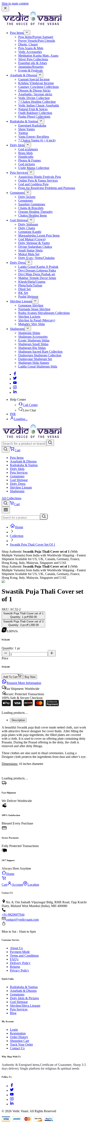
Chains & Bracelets (30, 208)
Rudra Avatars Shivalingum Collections (44, 313)
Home (19, 527)
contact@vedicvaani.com (22, 919)
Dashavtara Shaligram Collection (39, 355)
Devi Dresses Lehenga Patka (37, 270)
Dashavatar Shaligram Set (35, 359)
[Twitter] (15, 379)
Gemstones (17, 192)
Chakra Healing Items (32, 215)
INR (13, 414)
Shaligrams (17, 329)
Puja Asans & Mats (30, 48)
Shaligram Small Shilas (33, 344)
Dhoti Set (24, 289)
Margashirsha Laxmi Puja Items (39, 235)
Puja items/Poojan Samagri (35, 37)
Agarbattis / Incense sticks (35, 94)
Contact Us (17, 1048)
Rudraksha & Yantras (24, 121)
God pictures (26, 164)
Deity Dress (17, 262)
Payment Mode (20, 952)
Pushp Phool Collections (34, 116)
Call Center (30, 405)
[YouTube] (12, 1095)
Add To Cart (10, 676)
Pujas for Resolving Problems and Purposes (46, 188)
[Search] (50, 443)
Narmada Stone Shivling (34, 309)
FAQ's (14, 959)
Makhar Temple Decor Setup (37, 278)
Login (14, 1029)
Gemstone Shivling (30, 305)
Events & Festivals (30, 70)
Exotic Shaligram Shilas (33, 340)
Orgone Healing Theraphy (35, 211)
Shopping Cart (19, 1041)
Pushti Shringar (28, 296)
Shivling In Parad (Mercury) (36, 320)
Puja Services (19, 172)
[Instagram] (15, 388)
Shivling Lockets (29, 316)
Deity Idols (17, 145)
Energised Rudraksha (32, 125)
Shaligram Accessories (33, 336)
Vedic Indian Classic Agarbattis (38, 105)
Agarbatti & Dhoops (23, 75)
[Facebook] (15, 374)
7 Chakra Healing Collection (37, 101)
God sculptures (28, 149)
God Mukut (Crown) (32, 239)
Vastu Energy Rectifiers (33, 136)
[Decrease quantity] (6, 653)
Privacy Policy (19, 970)
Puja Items (17, 33)
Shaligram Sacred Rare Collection (40, 351)
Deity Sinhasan (28, 224)
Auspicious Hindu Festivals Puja (39, 177)
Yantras (23, 133)
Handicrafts (25, 156)
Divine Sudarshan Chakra (35, 246)
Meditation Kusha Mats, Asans (38, 55)
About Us (16, 948)
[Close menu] (5, 8)
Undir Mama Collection (33, 168)
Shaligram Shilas (29, 333)
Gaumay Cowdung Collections (38, 87)
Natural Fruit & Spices (33, 109)
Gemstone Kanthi (29, 232)
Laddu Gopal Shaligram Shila (37, 366)
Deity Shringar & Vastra (34, 243)
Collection (16, 536)
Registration (18, 1033)
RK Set (23, 293)
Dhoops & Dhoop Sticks (34, 90)
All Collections (11, 498)
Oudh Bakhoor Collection (35, 113)
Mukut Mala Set (28, 254)
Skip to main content (15, 3)
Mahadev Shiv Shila (31, 324)
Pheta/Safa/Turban (30, 285)
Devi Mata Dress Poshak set (36, 274)
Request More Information (24, 683)
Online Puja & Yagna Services (38, 180)
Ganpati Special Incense (34, 79)
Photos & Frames (29, 160)
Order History (19, 1037)
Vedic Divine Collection (34, 98)
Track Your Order (21, 1044)
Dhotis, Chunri (28, 44)
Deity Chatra (26, 228)
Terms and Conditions (24, 955)
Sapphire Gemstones (31, 204)
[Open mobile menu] (6, 510)
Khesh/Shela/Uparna (31, 281)
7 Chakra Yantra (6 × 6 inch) (36, 140)
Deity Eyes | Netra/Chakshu (36, 258)
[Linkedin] (15, 392)
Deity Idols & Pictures (24, 998)
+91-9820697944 (13, 914)
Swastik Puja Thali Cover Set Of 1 (32, 544)
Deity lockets (26, 197)
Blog (13, 1013)
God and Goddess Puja (33, 184)
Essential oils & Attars (32, 63)
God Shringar (19, 220)
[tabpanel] (44, 746)
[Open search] (6, 449)
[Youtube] (15, 383)
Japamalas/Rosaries (30, 66)
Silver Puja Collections (33, 59)
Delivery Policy (20, 963)
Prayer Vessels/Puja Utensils (36, 40)
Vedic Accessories (30, 52)
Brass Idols (25, 153)
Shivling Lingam (21, 301)
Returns (15, 966)
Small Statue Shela (30, 250)
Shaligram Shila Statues (33, 362)
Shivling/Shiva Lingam (25, 1005)
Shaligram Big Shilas (32, 348)
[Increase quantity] (52, 653)
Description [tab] (18, 720)
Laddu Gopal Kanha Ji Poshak (38, 266)
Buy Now (30, 676)
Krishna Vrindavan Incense (36, 83)
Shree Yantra (26, 129)
